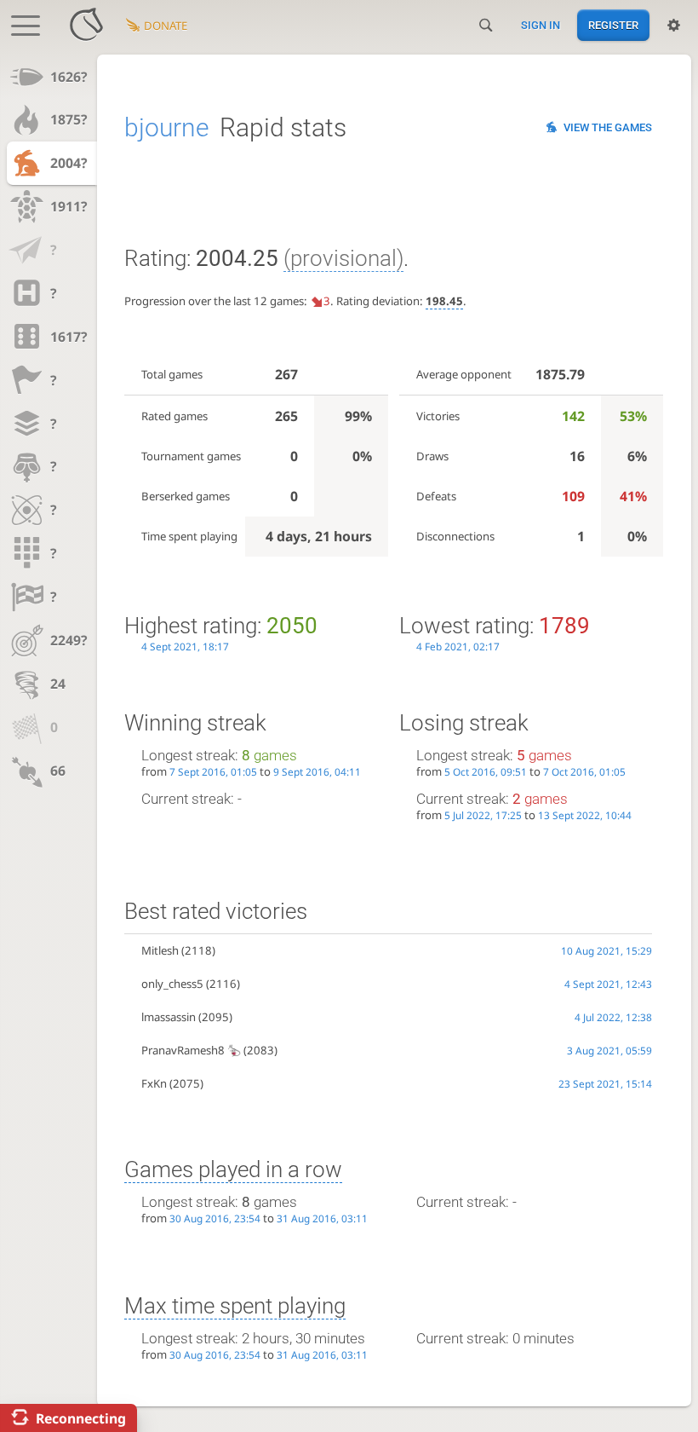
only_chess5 (172, 983)
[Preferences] (673, 25)
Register (613, 25)
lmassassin (168, 1017)
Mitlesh (160, 950)
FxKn (154, 1083)
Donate (165, 25)
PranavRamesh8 (183, 1050)
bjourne (166, 127)
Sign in (540, 25)
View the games (608, 127)
